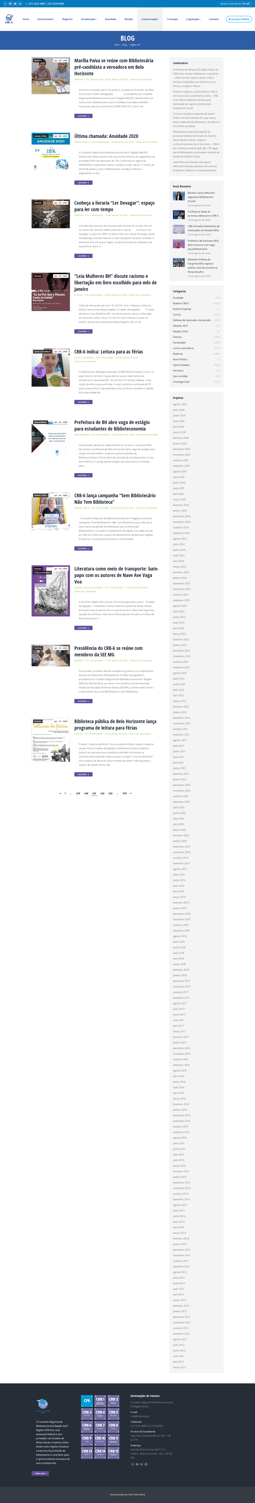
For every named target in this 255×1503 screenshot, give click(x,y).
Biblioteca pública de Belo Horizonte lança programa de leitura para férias (115, 724)
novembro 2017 (181, 986)
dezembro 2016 (181, 1048)
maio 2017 (178, 1020)
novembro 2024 (181, 521)
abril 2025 (178, 493)
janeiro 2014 (180, 1244)
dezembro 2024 (181, 516)
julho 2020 (178, 807)
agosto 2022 (180, 673)
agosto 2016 (180, 1070)
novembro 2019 (181, 852)
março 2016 (179, 1098)
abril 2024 (178, 561)
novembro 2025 (181, 454)
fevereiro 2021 (181, 773)
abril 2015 (178, 1160)
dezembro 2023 (181, 583)
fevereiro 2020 (181, 835)
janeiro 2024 (180, 577)
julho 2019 (178, 874)
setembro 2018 (181, 930)
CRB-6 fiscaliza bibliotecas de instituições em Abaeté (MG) (203, 228)
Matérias (38, 61)
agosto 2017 (180, 1003)
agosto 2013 (180, 1272)
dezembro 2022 (181, 650)
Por (94, 79)
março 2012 (179, 1367)
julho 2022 (178, 678)
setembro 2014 (181, 1199)
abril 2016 (178, 1093)
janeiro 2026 (180, 443)
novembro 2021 (181, 723)
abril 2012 (178, 1361)
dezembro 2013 (181, 1249)
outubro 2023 (180, 594)
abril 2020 (178, 824)
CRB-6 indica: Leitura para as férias (108, 351)
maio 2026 (178, 421)
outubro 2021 (180, 729)
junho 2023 (179, 617)
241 (94, 793)
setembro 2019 (181, 863)
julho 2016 (178, 1076)
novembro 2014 (181, 1188)
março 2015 (179, 1165)
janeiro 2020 (180, 841)
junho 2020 (179, 813)
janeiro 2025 (180, 510)
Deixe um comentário (141, 79)
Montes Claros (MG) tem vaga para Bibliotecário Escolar (201, 197)
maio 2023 (178, 622)
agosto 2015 (180, 1137)
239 (78, 793)
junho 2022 (179, 684)
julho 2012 (178, 1345)
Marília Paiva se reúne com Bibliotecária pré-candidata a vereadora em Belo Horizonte (113, 67)
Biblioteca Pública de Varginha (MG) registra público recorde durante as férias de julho (203, 265)
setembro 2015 (181, 1132)
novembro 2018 (181, 919)
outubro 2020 (180, 796)
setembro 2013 (181, 1266)
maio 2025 (178, 488)
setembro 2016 (181, 1065)
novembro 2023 (181, 589)
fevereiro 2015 (181, 1171)
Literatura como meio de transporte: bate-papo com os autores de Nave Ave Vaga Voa (116, 575)
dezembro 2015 (181, 1115)
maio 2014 (178, 1221)
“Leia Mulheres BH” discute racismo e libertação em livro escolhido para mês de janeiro (115, 282)
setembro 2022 (181, 667)
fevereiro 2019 (181, 902)
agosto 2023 (180, 605)
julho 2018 (178, 941)
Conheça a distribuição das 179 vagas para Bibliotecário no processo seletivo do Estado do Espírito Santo (196, 152)
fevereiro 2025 (181, 505)
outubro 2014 (180, 1193)
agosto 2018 (180, 936)
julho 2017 (178, 1009)
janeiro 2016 (180, 1109)
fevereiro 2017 (181, 1037)
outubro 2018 (180, 925)
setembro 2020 (181, 801)
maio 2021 (178, 757)
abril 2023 (178, 628)
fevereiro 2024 (181, 572)
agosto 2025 (180, 471)
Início (117, 44)
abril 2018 (178, 958)
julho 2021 (178, 745)
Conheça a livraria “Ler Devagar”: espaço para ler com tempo (114, 205)
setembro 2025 (181, 466)
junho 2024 (179, 549)
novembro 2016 (181, 1053)
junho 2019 (179, 880)
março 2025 (179, 499)
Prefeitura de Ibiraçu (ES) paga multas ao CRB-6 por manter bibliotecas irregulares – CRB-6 (196, 73)
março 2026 (179, 432)
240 (86, 793)
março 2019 (179, 897)
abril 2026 (178, 426)
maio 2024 (178, 555)
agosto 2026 (180, 404)
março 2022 (179, 701)
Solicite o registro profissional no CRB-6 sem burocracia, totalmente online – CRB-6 (196, 96)
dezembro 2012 (181, 1317)
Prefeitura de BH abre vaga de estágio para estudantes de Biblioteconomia (112, 425)
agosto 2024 (180, 538)
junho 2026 (179, 415)
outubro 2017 (180, 992)
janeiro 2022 (180, 712)
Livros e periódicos (42, 352)
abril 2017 (178, 1025)
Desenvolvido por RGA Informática (127, 1494)
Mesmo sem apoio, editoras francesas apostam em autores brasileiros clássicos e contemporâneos (195, 166)
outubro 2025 (180, 460)
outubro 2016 (180, 1059)
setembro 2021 (181, 734)
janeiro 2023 (180, 645)
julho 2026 (178, 410)
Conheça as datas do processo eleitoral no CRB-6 (203, 213)
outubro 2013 (180, 1261)
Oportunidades (40, 422)
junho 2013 (179, 1283)
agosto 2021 (180, 740)
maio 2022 (178, 689)
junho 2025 (179, 482)
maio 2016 (178, 1087)
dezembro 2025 (181, 449)
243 (110, 793)
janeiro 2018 (180, 975)
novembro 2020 (181, 790)
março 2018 (179, 964)
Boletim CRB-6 (40, 136)
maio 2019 (178, 885)
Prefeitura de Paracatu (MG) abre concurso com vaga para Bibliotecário (203, 245)
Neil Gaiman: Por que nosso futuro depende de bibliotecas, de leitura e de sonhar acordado (196, 122)
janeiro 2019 (180, 908)
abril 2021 (178, 762)
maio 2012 (178, 1356)
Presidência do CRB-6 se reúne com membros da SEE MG (108, 651)
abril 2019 (178, 891)
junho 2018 (179, 947)
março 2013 (179, 1300)
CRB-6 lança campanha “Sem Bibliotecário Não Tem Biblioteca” (115, 498)
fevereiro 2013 (181, 1305)
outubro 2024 (180, 527)
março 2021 (179, 768)
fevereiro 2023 (181, 639)
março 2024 (179, 566)
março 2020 (179, 829)
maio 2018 (178, 953)
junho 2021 (179, 751)
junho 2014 (179, 1216)
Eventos (37, 276)
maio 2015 (178, 1154)
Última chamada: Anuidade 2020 (106, 136)
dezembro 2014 (181, 1182)
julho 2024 (178, 544)
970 (125, 793)
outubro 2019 (180, 857)
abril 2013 (178, 1294)
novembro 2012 (181, 1322)
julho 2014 (178, 1210)
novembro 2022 (181, 656)
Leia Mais (82, 116)
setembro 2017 (181, 997)
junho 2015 (179, 1149)
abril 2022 (178, 695)
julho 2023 (178, 611)
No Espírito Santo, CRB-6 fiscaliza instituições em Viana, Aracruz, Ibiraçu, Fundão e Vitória (194, 82)
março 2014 (179, 1233)
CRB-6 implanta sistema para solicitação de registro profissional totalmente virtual (192, 104)
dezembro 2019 (181, 846)
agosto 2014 (180, 1205)
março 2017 (179, 1031)
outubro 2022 (180, 661)
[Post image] (179, 196)
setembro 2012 (181, 1333)
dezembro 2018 (181, 913)
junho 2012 (179, 1350)
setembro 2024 (181, 533)
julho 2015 (178, 1143)
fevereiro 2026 (181, 438)
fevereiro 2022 (181, 706)
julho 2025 (178, 477)
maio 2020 (178, 818)
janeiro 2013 (180, 1311)
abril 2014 (178, 1227)
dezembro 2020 (181, 785)
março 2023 (179, 633)
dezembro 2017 (181, 981)
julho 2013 (178, 1277)
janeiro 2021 (180, 779)
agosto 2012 (180, 1339)
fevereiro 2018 (181, 969)
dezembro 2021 (181, 717)
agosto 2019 (180, 869)
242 (102, 793)
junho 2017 (179, 1014)
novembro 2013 (181, 1255)
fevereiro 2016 (181, 1104)
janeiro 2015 (180, 1177)
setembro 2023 (181, 600)
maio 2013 (178, 1289)
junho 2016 (179, 1081)
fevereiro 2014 (181, 1238)
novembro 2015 (181, 1121)
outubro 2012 (180, 1328)
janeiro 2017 (180, 1042)
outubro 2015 (180, 1126)
